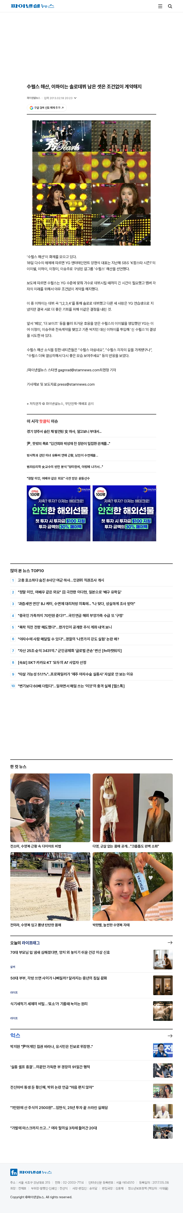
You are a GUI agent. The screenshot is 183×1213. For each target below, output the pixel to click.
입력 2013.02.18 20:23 (58, 98)
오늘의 (25, 942)
